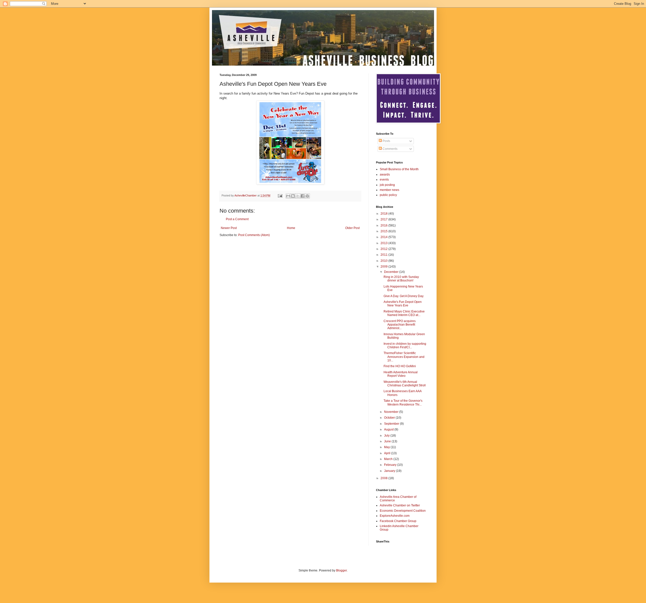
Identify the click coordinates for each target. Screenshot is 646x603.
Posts (386, 141)
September (392, 423)
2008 (384, 478)
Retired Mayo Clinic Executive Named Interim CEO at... (404, 313)
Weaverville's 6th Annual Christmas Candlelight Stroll (405, 383)
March (388, 459)
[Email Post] (280, 195)
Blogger (341, 570)
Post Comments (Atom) (254, 235)
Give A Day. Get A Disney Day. (404, 296)
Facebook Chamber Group (398, 521)
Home (291, 228)
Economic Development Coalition (403, 510)
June (388, 441)
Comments (389, 149)
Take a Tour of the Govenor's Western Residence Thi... (403, 402)
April (387, 453)
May (387, 447)
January (390, 471)
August (389, 429)
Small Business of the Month (399, 169)
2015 (384, 231)
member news (389, 190)
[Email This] (288, 195)
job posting (387, 185)
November (391, 412)
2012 (384, 249)
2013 (384, 243)
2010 (384, 261)
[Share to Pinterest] (307, 195)
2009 (384, 266)
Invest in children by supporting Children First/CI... (405, 345)
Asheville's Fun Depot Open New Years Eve (403, 303)
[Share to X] (297, 195)
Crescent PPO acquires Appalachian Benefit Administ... (400, 324)
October (390, 417)
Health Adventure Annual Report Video (401, 374)
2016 (384, 225)
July (387, 435)
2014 (384, 237)
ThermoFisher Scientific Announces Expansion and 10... (404, 356)
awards (385, 174)
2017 (384, 219)
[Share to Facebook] (302, 195)
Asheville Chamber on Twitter (400, 505)
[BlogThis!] (292, 195)
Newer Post (229, 228)
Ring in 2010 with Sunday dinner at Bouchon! (401, 278)
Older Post (352, 228)
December (391, 272)
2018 (384, 213)
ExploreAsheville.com (395, 516)
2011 (384, 254)
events (384, 179)
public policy (388, 195)
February (390, 465)
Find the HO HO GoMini (400, 366)
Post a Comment (237, 219)
